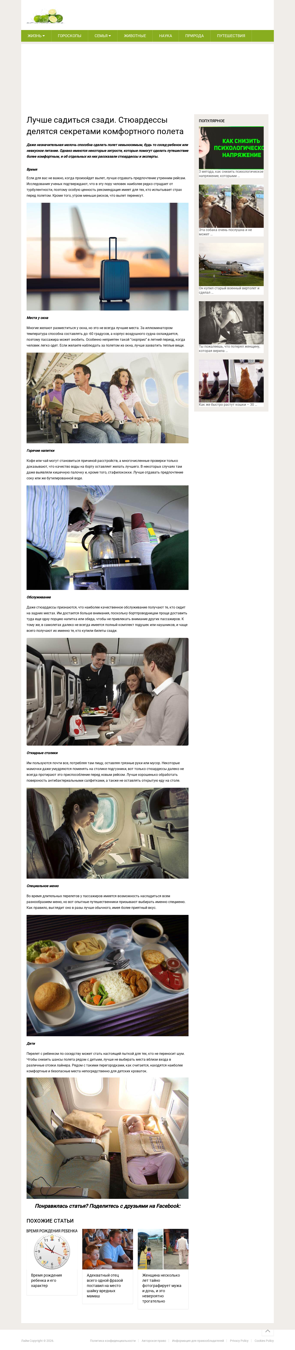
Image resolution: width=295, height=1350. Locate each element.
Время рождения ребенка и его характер (46, 1280)
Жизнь (34, 35)
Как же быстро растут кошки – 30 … (228, 404)
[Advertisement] (147, 82)
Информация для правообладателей (198, 1340)
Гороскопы (69, 35)
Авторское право (154, 1340)
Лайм (25, 1340)
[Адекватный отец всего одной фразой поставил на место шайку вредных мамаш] (107, 1249)
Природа (194, 35)
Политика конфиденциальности (113, 1340)
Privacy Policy (239, 1340)
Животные (135, 35)
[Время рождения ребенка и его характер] (52, 1249)
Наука (165, 35)
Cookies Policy (264, 1340)
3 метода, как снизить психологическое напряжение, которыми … (231, 174)
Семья (101, 35)
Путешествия (231, 35)
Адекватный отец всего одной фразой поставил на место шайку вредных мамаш (105, 1285)
